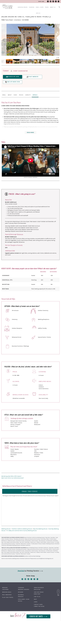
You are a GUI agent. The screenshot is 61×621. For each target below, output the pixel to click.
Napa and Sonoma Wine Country (32, 539)
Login (35, 601)
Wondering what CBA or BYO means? (11, 476)
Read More (30, 132)
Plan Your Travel (7, 597)
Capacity (28, 95)
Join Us (38, 13)
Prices (21, 95)
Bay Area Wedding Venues (40, 529)
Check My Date (36, 616)
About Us (52, 7)
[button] (3, 40)
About (10, 95)
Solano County (50, 542)
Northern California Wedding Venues (22, 529)
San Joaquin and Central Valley (11, 542)
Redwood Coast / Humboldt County (16, 540)
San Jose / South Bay (24, 542)
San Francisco (42, 540)
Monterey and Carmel (19, 539)
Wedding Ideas (6, 592)
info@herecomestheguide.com (46, 558)
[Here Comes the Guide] (6, 5)
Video (15, 95)
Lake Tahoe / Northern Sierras (8, 549)
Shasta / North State (41, 542)
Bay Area (48, 537)
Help (35, 599)
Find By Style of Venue (36, 543)
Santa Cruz (32, 542)
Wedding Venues (23, 7)
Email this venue (30, 491)
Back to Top (58, 590)
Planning (31, 7)
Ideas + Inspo (40, 7)
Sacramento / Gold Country (31, 540)
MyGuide (20, 592)
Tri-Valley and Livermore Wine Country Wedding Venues (22, 530)
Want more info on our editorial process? (12, 478)
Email (4, 95)
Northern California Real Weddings (32, 556)
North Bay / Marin (45, 539)
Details (35, 95)
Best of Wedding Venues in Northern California (37, 547)
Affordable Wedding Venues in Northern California (18, 545)
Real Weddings (7, 594)
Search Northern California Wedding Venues (34, 537)
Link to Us (37, 596)
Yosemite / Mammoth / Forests (23, 543)
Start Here (41, 1)
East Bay (53, 537)
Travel (47, 7)
